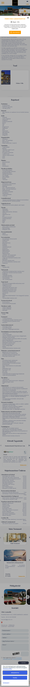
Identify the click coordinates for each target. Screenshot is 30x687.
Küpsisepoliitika (7, 669)
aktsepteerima (15, 673)
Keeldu (15, 678)
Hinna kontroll (16, 32)
